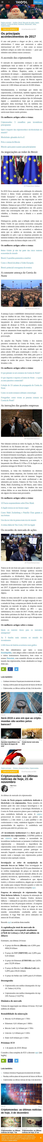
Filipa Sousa (13, 785)
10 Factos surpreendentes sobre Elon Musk (17, 503)
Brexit (20, 22)
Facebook (21, 24)
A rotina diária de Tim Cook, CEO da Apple (18, 525)
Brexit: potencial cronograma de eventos (16, 268)
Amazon (3, 24)
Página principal (6, 22)
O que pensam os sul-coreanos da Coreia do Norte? (20, 373)
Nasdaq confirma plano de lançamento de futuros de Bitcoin (22, 685)
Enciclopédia (6, 653)
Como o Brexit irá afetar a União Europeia (17, 263)
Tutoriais (10, 658)
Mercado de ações (29, 22)
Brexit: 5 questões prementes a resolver (16, 258)
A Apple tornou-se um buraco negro (15, 508)
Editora (12, 787)
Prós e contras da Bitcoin (10, 142)
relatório (8, 838)
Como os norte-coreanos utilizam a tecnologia (18, 393)
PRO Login (38, 2)
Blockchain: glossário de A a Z (12, 137)
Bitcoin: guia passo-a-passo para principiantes (18, 147)
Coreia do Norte (12, 24)
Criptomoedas (5, 26)
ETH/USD (26, 960)
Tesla (34, 24)
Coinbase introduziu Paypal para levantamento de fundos (21, 681)
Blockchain (28, 24)
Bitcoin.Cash (30, 968)
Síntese (15, 768)
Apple (37, 22)
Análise (15, 22)
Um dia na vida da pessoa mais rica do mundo (18, 520)
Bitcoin (23, 945)
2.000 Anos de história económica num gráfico (19, 645)
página (39, 814)
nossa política (12, 1140)
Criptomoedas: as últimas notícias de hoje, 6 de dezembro (22, 688)
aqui (34, 888)
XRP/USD (23, 953)
